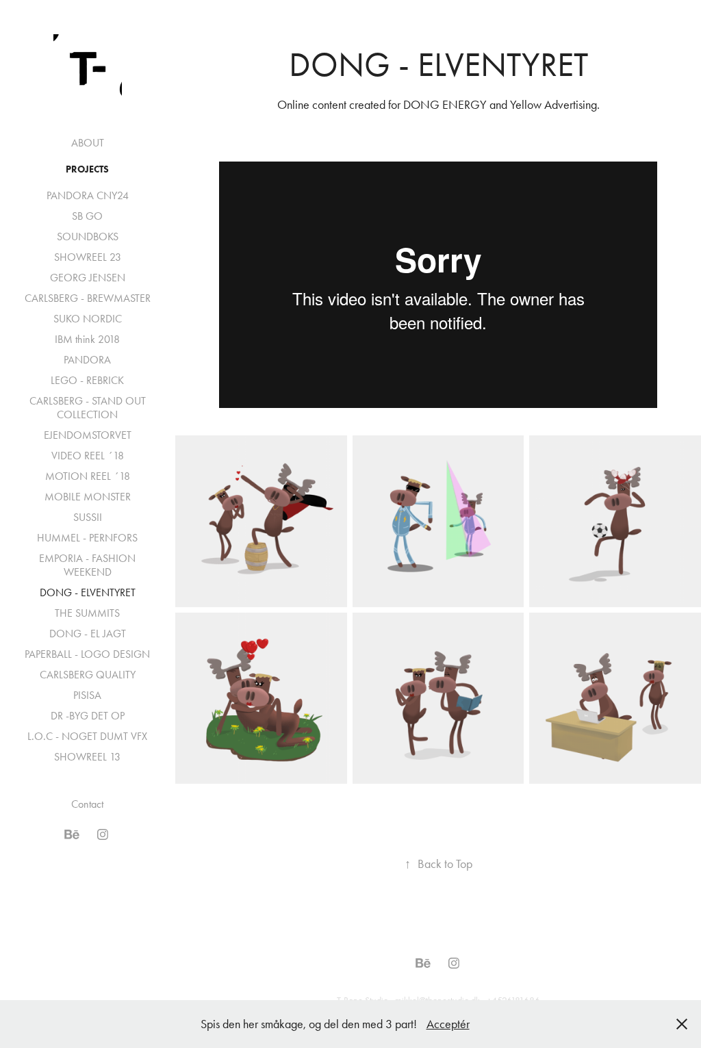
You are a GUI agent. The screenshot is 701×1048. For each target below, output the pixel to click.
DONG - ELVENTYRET (88, 592)
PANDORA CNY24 (88, 195)
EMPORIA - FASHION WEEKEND (87, 565)
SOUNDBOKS (87, 236)
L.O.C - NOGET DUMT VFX (87, 736)
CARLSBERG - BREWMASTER (88, 298)
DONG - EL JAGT (87, 633)
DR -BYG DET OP (88, 715)
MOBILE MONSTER (87, 496)
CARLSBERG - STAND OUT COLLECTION (87, 407)
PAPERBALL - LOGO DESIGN (87, 654)
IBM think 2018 (87, 339)
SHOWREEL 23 (87, 257)
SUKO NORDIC (87, 318)
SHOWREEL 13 (87, 756)
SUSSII (87, 517)
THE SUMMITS (87, 612)
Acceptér (448, 1024)
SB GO (87, 215)
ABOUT (87, 142)
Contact (87, 803)
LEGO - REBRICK (87, 380)
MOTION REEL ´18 (87, 476)
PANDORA (87, 359)
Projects (87, 169)
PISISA (87, 695)
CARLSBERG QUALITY (88, 674)
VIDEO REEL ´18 (87, 455)
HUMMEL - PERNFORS (87, 537)
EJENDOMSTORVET (87, 435)
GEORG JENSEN (87, 277)
